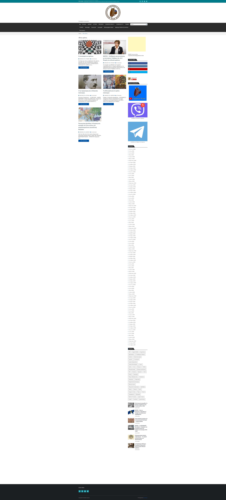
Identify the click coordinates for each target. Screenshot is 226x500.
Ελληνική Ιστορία (132, 369)
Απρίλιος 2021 (132, 269)
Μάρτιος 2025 (131, 181)
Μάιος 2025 (131, 177)
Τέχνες (138, 391)
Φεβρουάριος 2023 (132, 228)
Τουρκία (143, 391)
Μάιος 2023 (131, 222)
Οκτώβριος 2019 (132, 303)
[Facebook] (140, 1)
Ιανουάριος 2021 (132, 275)
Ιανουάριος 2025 (132, 185)
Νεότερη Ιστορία (132, 384)
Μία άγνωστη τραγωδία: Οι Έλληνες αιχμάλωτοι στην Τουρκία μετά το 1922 (141, 405)
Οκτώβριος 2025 (132, 168)
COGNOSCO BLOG (109, 24)
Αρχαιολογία (142, 352)
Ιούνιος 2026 (131, 153)
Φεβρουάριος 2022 (132, 250)
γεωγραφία (100, 27)
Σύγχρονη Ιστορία (132, 391)
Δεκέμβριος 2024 (132, 186)
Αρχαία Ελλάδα (135, 352)
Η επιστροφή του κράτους (85, 56)
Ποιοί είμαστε (82, 30)
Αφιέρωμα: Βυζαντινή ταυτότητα (121, 27)
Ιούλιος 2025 (131, 173)
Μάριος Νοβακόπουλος (133, 376)
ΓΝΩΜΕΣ (127, 24)
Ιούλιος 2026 (131, 151)
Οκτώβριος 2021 (132, 258)
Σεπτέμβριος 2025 (132, 169)
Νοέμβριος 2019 (132, 301)
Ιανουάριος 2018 (132, 343)
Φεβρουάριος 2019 (132, 318)
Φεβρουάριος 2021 (132, 273)
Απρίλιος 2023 (132, 224)
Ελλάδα (144, 367)
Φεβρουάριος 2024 (132, 205)
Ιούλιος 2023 (131, 218)
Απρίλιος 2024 (132, 201)
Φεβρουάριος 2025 (132, 183)
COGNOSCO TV (119, 24)
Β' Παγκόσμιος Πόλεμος (140, 354)
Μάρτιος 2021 (131, 271)
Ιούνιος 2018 (131, 333)
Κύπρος (130, 374)
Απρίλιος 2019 (132, 314)
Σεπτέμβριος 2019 (132, 305)
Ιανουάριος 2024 (132, 207)
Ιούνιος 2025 (131, 175)
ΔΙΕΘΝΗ (89, 24)
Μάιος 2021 (131, 267)
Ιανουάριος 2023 (132, 230)
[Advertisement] (137, 44)
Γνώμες (140, 364)
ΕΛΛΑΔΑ (84, 24)
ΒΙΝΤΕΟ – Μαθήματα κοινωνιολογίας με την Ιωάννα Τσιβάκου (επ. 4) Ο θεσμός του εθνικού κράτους (114, 58)
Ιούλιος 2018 (131, 331)
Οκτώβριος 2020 (132, 280)
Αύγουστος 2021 (132, 262)
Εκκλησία (139, 367)
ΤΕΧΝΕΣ (81, 27)
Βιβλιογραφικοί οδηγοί (108, 27)
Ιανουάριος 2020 (132, 297)
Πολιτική (135, 389)
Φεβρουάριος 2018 (132, 341)
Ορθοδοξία (143, 386)
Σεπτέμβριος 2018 (132, 327)
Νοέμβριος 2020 (132, 279)
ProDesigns (145, 497)
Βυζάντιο (130, 357)
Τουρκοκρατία (131, 394)
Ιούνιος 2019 (131, 311)
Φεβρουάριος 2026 (132, 160)
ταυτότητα (135, 399)
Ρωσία (140, 389)
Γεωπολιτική (136, 359)
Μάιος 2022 (131, 245)
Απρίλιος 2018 (132, 337)
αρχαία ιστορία (141, 396)
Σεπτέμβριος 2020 (132, 282)
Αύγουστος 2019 (132, 307)
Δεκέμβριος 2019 (132, 299)
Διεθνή (130, 367)
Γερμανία (130, 359)
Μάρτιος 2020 (132, 294)
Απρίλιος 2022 (132, 247)
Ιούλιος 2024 (131, 196)
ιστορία (130, 399)
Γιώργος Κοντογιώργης (133, 364)
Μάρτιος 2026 (131, 158)
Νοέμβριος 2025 (132, 166)
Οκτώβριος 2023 (132, 213)
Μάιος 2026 (131, 154)
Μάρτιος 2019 (131, 316)
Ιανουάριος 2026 (132, 162)
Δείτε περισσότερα (84, 67)
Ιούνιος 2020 (131, 288)
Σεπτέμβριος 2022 (132, 237)
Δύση (134, 367)
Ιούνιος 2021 (131, 265)
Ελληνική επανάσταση (141, 369)
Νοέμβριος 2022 (132, 233)
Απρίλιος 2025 (132, 179)
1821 (130, 352)
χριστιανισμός (142, 399)
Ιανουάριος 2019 (132, 320)
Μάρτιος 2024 (131, 203)
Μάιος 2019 (131, 312)
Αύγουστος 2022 (132, 239)
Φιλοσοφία (87, 27)
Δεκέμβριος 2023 (132, 209)
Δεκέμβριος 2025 (132, 164)
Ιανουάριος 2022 (132, 252)
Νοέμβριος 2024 (132, 188)
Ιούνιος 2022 (131, 243)
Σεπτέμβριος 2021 (132, 260)
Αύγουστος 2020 (132, 284)
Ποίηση (130, 389)
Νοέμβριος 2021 (132, 256)
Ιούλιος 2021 (131, 264)
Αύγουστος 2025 (132, 171)
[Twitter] (146, 1)
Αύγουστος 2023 (132, 216)
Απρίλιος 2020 (132, 292)
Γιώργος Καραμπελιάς (133, 362)
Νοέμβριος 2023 (132, 211)
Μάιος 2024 (131, 200)
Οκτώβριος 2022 (132, 235)
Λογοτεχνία (93, 27)
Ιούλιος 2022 (131, 241)
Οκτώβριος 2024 (132, 190)
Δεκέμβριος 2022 (132, 232)
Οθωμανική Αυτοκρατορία (134, 386)
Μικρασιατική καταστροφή (134, 381)
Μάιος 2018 (131, 335)
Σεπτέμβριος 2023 (132, 215)
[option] (102, 1)
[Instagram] (142, 1)
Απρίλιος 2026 (132, 156)
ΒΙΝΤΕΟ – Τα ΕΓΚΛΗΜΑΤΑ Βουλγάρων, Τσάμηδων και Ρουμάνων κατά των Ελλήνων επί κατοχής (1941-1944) (141, 428)
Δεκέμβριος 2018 (132, 322)
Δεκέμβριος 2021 (132, 254)
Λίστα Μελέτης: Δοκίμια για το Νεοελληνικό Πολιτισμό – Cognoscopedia (141, 420)
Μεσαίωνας (131, 379)
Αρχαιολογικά (131, 354)
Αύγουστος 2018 (132, 329)
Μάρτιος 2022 (131, 248)
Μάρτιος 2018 (131, 339)
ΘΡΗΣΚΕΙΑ (101, 24)
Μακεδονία (142, 376)
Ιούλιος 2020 (131, 286)
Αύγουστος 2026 (132, 149)
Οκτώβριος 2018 (132, 326)
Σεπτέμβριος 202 (132, 344)
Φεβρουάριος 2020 (132, 295)
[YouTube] (144, 1)
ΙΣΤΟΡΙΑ (95, 24)
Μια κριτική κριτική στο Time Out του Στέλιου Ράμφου (94, 1)
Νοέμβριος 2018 (132, 324)
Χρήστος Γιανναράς (132, 396)
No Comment (94, 58)
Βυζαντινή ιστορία (137, 357)
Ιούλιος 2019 (131, 309)
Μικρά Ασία (137, 379)
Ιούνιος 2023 (131, 220)
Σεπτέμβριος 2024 (132, 192)
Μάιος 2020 (131, 290)
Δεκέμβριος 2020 (132, 277)
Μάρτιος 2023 (131, 226)
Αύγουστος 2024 (132, 194)
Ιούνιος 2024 (131, 198)
